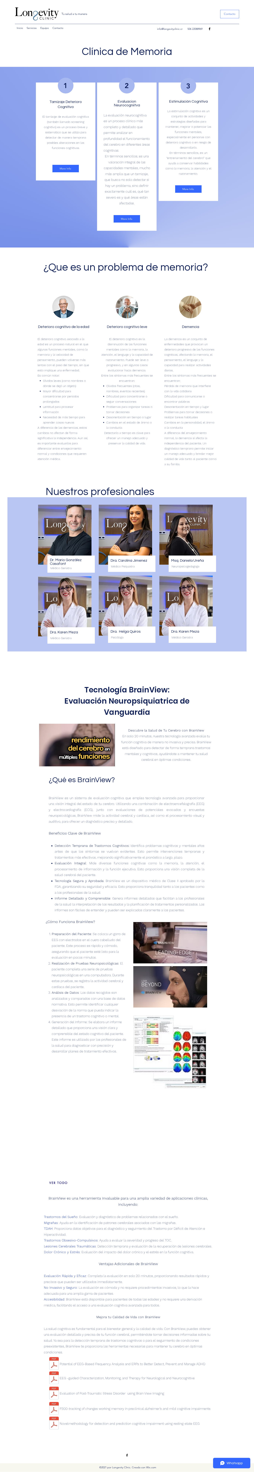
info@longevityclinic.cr (170, 29)
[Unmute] (50, 761)
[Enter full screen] (109, 761)
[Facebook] (209, 29)
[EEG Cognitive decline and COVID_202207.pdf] (54, 1378)
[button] (229, 14)
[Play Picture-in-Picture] (103, 761)
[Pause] (43, 761)
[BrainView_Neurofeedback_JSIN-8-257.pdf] (54, 1364)
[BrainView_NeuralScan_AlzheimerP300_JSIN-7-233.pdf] (54, 1409)
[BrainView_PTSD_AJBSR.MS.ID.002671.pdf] (54, 1393)
